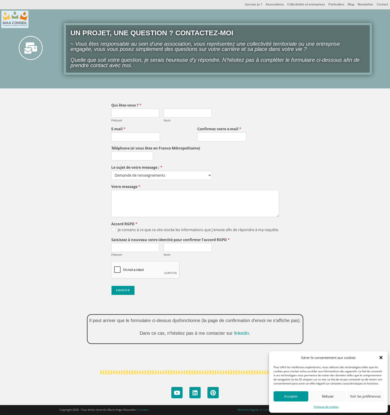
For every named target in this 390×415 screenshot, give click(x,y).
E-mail (118, 129)
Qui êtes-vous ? (126, 105)
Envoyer (123, 290)
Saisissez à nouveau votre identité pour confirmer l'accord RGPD (170, 239)
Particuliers (336, 4)
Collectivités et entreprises (306, 4)
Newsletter (365, 4)
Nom (167, 120)
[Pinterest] (213, 392)
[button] (381, 357)
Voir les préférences (365, 396)
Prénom (116, 120)
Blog (351, 4)
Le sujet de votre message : (136, 167)
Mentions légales (248, 410)
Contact (382, 4)
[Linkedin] (195, 392)
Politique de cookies (326, 407)
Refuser (328, 396)
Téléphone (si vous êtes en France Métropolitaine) (155, 148)
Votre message (125, 186)
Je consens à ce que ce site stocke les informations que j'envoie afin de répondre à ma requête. (198, 229)
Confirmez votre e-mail (219, 129)
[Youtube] (177, 392)
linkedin (241, 333)
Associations (275, 4)
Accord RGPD (124, 224)
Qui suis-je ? (253, 4)
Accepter (291, 396)
